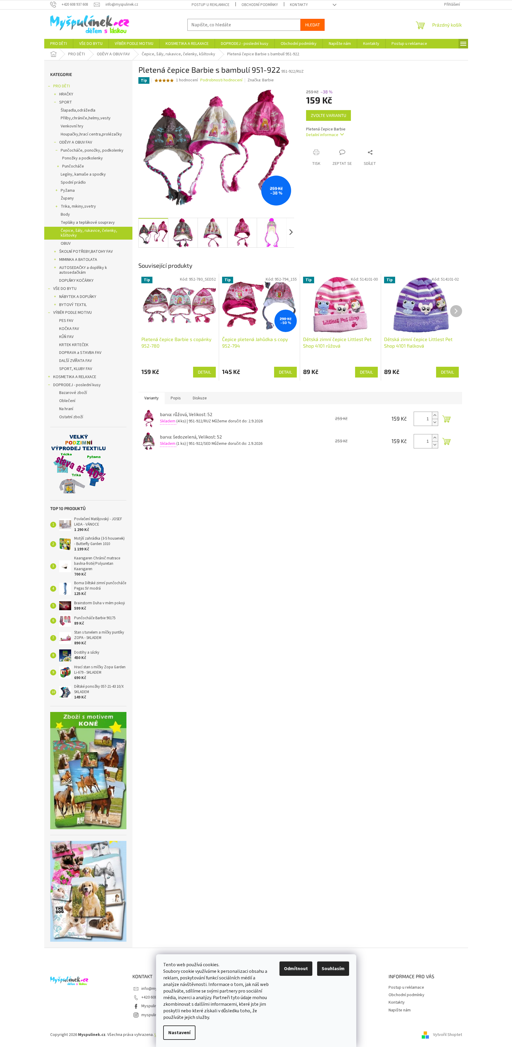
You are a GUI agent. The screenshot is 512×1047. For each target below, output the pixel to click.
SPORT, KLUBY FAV (75, 369)
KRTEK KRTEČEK (73, 345)
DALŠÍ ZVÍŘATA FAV (75, 361)
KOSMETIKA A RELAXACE (74, 377)
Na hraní (66, 409)
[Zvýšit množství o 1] (435, 415)
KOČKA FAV (69, 329)
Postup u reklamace (211, 4)
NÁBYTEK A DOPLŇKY (77, 297)
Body (65, 214)
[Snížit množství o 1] (435, 422)
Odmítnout (296, 968)
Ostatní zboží (71, 417)
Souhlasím (333, 968)
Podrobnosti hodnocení (221, 80)
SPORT (65, 102)
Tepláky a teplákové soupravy (88, 223)
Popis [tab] (176, 398)
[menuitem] (58, 43)
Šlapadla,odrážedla (78, 110)
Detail (204, 372)
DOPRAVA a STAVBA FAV (80, 353)
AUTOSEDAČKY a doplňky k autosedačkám (83, 270)
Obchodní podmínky (260, 4)
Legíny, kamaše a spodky (83, 174)
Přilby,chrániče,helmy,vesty (86, 118)
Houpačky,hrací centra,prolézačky (91, 134)
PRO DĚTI (61, 86)
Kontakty (299, 4)
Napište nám (400, 1010)
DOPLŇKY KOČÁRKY (76, 281)
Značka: (260, 80)
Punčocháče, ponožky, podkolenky (92, 150)
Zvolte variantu (328, 115)
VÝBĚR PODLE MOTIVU (72, 313)
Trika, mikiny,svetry (78, 206)
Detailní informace (322, 135)
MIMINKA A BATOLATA (78, 260)
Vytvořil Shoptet (447, 1035)
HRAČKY (66, 94)
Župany (67, 198)
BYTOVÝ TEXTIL (73, 305)
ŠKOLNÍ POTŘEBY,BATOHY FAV (86, 252)
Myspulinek (151, 1006)
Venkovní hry (72, 126)
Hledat (312, 24)
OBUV (66, 243)
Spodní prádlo (73, 182)
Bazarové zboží (73, 393)
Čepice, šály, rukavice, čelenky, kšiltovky (89, 233)
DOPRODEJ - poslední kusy (77, 385)
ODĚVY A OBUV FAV (75, 142)
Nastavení (179, 1032)
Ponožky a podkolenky (82, 158)
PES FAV (66, 321)
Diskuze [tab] (200, 398)
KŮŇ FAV (66, 337)
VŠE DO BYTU (65, 289)
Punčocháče (73, 166)
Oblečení (67, 401)
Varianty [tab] (151, 398)
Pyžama (68, 191)
